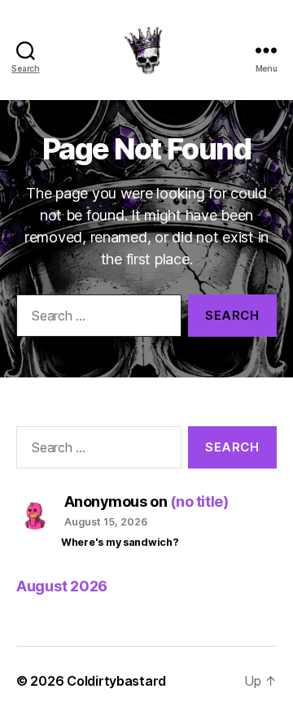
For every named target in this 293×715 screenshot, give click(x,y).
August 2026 (61, 586)
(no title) (199, 501)
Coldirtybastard (116, 681)
